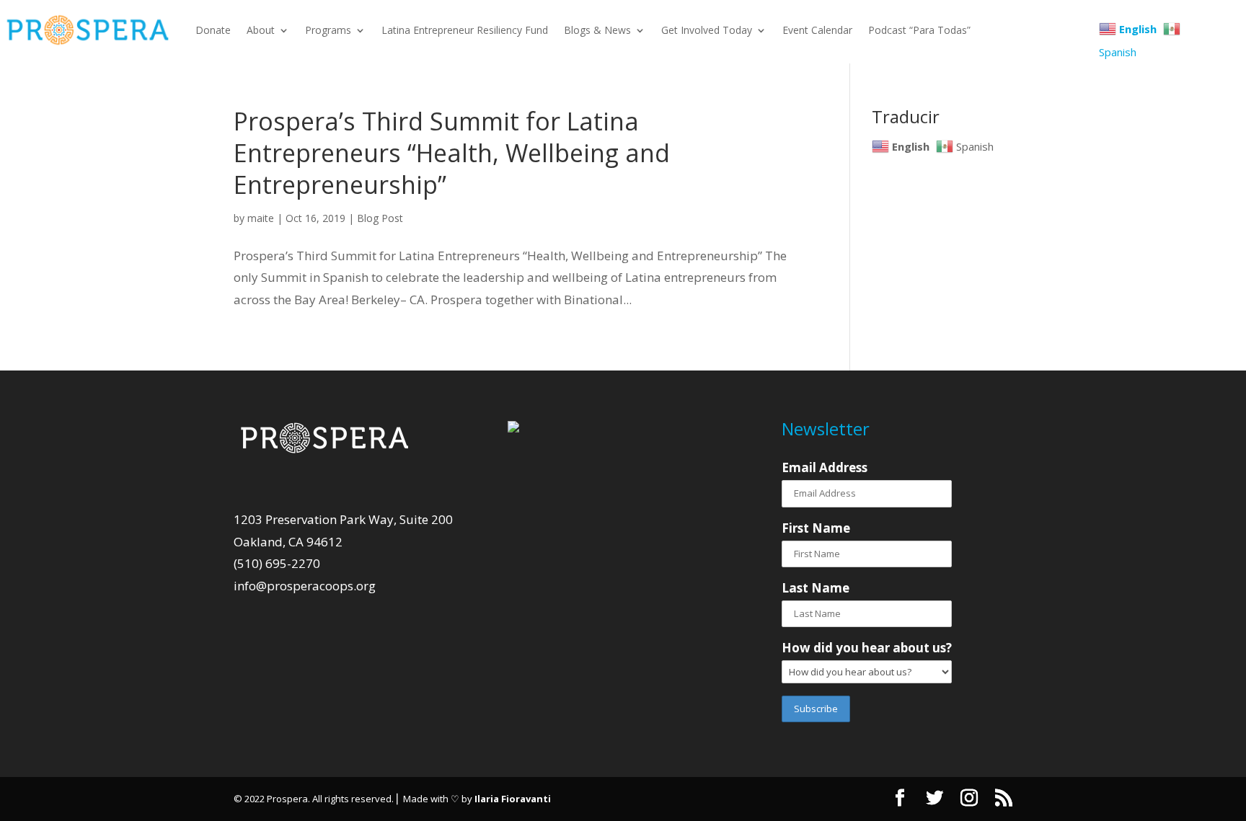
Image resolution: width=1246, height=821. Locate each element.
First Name (816, 528)
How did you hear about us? (867, 647)
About (261, 30)
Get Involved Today (706, 30)
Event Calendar (817, 30)
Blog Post (380, 218)
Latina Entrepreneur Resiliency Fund (464, 30)
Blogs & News (597, 30)
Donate (213, 30)
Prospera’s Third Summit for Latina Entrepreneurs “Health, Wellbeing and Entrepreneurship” (452, 153)
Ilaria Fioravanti (512, 798)
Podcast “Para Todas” (919, 30)
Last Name (815, 588)
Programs (328, 30)
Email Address (824, 467)
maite (260, 218)
